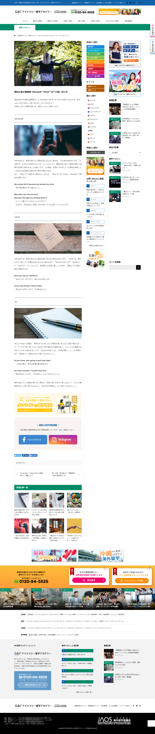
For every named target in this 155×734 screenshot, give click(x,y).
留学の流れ (43, 635)
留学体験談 (128, 21)
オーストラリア (94, 108)
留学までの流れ (53, 21)
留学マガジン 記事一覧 (83, 692)
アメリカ (92, 100)
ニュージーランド (94, 112)
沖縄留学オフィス (89, 3)
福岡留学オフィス (77, 3)
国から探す (82, 21)
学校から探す (95, 21)
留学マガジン (24, 27)
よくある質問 (107, 3)
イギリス (92, 115)
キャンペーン (62, 635)
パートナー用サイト (119, 3)
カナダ (91, 104)
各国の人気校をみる (95, 245)
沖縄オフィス (92, 90)
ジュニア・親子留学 (94, 76)
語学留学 (90, 47)
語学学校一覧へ (96, 152)
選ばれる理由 (37, 21)
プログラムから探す (112, 21)
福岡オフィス (92, 86)
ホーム (25, 21)
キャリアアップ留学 (94, 54)
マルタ (91, 123)
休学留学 (90, 65)
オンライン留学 (73, 635)
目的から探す (68, 21)
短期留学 (90, 69)
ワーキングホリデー (94, 50)
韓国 (90, 130)
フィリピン (92, 127)
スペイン (92, 142)
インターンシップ (93, 61)
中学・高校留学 (92, 72)
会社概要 (99, 3)
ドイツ (91, 134)
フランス (92, 138)
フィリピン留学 (92, 58)
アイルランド (93, 119)
